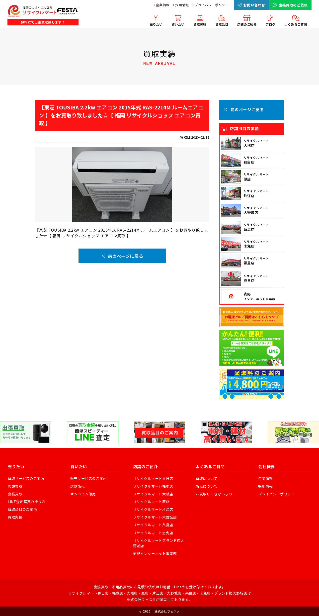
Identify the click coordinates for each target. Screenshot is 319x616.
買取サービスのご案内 (26, 478)
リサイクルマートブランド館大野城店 (158, 543)
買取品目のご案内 (22, 509)
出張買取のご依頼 (293, 4)
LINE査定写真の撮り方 (26, 501)
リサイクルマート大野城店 (155, 517)
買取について (207, 478)
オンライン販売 (83, 493)
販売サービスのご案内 (88, 478)
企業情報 (162, 4)
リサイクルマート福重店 (153, 486)
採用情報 (182, 4)
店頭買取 (15, 486)
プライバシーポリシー (212, 4)
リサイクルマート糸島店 (153, 524)
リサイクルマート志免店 (153, 532)
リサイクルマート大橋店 (153, 493)
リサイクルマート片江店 (153, 509)
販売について (207, 486)
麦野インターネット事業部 (155, 553)
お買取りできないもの (214, 493)
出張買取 (15, 493)
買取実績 (15, 517)
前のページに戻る (125, 256)
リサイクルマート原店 (151, 501)
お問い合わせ (254, 4)
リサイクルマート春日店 (153, 478)
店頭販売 (77, 486)
